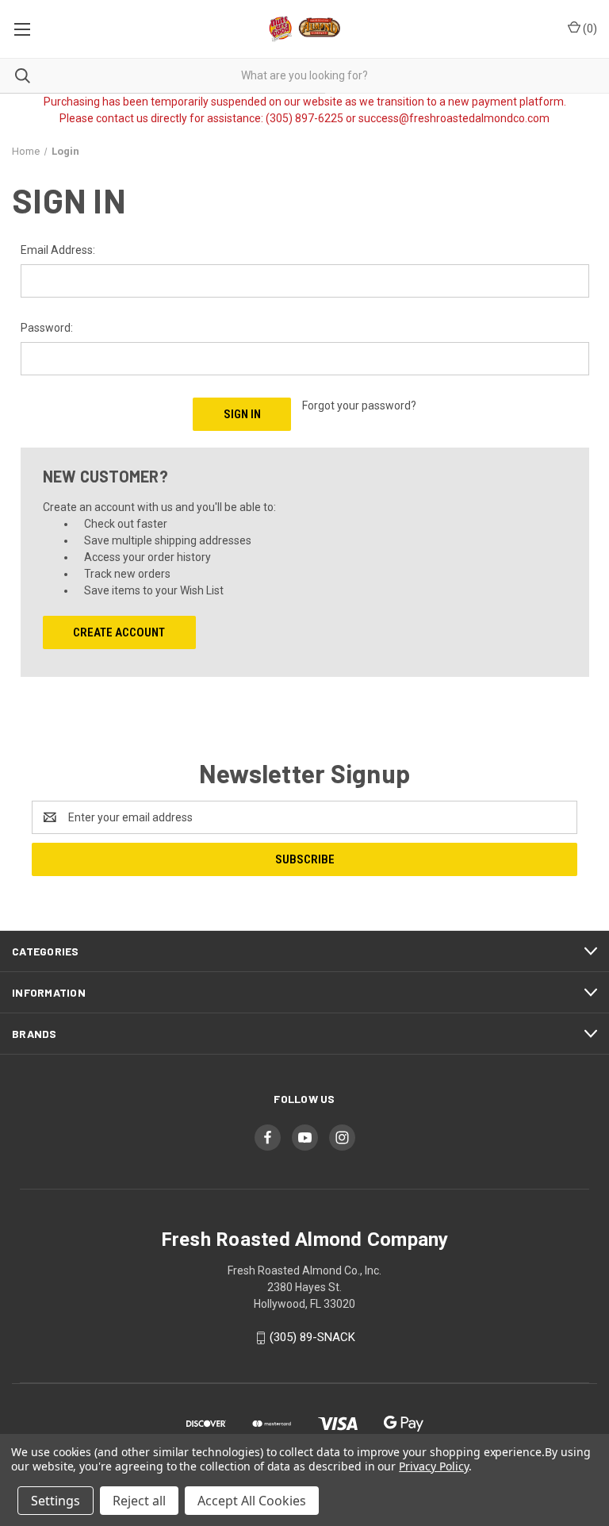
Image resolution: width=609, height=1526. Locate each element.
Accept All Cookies (251, 1500)
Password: (47, 327)
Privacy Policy (433, 1466)
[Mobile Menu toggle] (22, 29)
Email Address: (58, 250)
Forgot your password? (359, 405)
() (588, 28)
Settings (55, 1500)
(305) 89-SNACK (312, 1337)
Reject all (139, 1500)
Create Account (119, 632)
